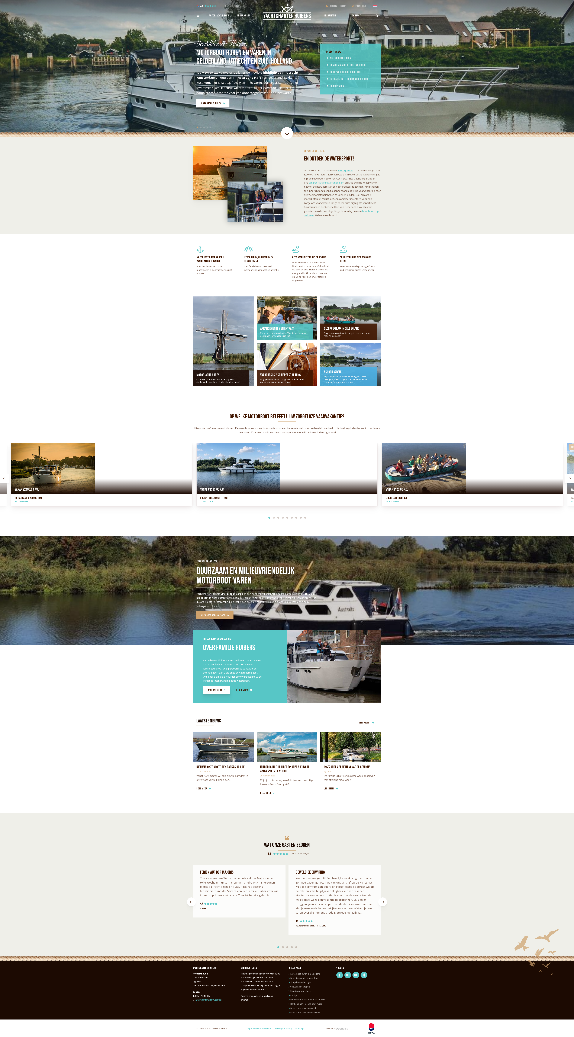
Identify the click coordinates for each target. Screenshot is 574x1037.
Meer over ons (214, 690)
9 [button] (304, 517)
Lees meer (201, 788)
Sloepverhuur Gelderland (345, 72)
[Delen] (375, 6)
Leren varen (337, 86)
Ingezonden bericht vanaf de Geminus (347, 767)
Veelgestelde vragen (300, 986)
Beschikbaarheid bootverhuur (348, 65)
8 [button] (299, 517)
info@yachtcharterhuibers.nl (208, 999)
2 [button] (273, 517)
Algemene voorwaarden (259, 1028)
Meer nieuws (365, 722)
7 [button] (295, 517)
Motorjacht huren (219, 15)
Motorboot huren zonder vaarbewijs (307, 999)
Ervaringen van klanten (301, 991)
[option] (287, 479)
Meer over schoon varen (213, 615)
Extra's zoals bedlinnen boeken (349, 79)
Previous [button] (4, 478)
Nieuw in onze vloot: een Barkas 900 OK (220, 767)
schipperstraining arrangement (326, 182)
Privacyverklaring (283, 1028)
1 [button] (268, 517)
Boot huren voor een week (303, 1008)
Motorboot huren (340, 58)
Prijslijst (294, 995)
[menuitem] (198, 15)
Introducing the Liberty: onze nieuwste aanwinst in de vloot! (284, 769)
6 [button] (290, 517)
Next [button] (569, 478)
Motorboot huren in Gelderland (305, 973)
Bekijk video (242, 690)
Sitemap (299, 1028)
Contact (356, 15)
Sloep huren (243, 15)
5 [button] (286, 517)
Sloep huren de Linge (300, 982)
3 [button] (277, 517)
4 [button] (282, 517)
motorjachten (345, 170)
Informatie (330, 15)
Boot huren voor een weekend (305, 1012)
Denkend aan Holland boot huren (306, 1003)
